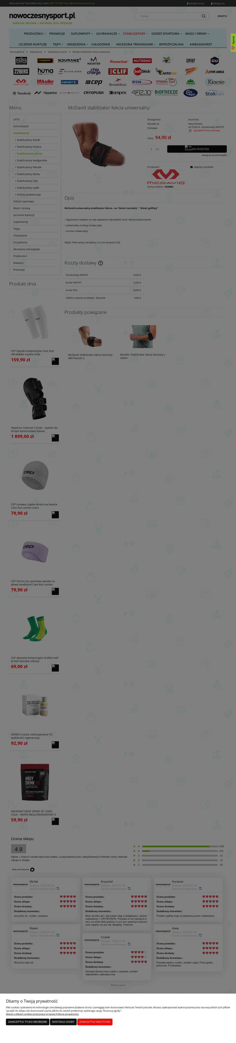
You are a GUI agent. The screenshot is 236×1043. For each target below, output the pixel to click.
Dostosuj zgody (63, 1021)
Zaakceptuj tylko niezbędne (27, 1021)
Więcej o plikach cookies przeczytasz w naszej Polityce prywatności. (42, 1014)
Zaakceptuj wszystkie (94, 1021)
